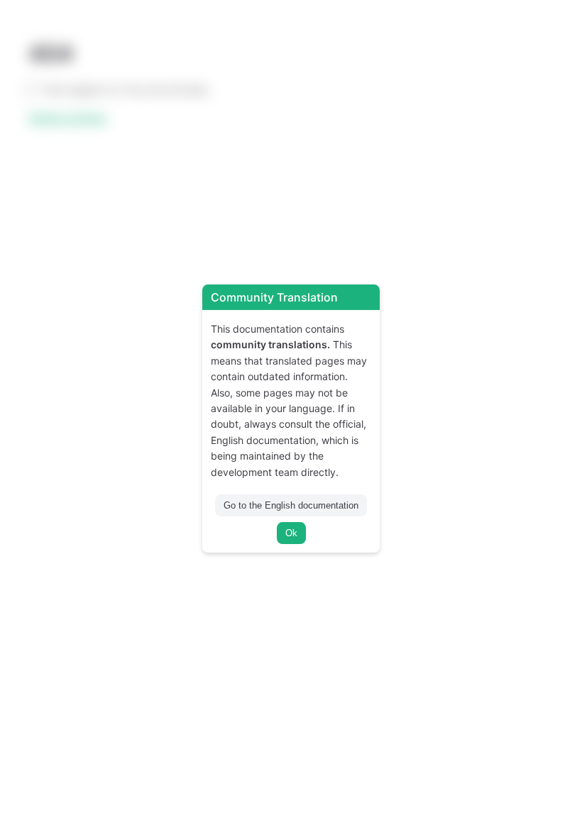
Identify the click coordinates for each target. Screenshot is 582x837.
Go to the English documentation (291, 505)
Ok (291, 533)
